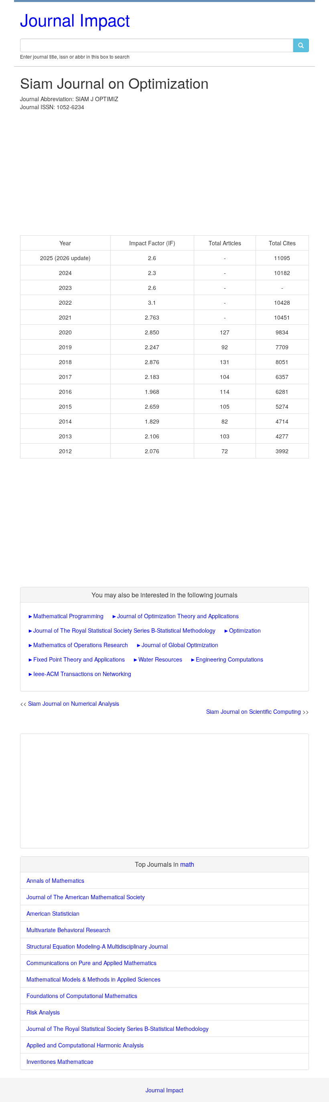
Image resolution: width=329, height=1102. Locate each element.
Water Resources (160, 659)
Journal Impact (75, 19)
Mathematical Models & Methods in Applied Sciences (93, 979)
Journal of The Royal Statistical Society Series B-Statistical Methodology (124, 630)
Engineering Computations (229, 659)
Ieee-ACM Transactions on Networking (82, 674)
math (187, 864)
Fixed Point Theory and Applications (79, 659)
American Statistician (52, 913)
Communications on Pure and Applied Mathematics (91, 963)
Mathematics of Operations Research (80, 645)
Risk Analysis (43, 1012)
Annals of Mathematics (55, 880)
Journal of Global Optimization (180, 645)
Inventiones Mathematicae (59, 1061)
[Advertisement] (164, 171)
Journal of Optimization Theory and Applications (178, 616)
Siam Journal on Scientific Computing (253, 711)
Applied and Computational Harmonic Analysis (85, 1045)
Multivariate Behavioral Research (68, 930)
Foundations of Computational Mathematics (81, 996)
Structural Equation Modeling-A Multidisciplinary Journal (97, 946)
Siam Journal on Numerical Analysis (73, 703)
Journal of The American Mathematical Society (85, 897)
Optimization (245, 630)
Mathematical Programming (68, 616)
